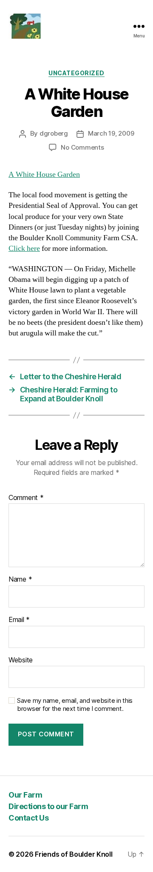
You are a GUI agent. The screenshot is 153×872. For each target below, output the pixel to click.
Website (20, 660)
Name (20, 579)
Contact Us (28, 817)
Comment (26, 498)
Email (19, 620)
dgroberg (54, 133)
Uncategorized (76, 73)
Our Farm (25, 794)
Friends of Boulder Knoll (74, 854)
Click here (24, 248)
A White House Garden (44, 174)
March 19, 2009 (111, 133)
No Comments (82, 147)
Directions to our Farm (48, 806)
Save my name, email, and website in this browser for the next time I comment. (75, 705)
